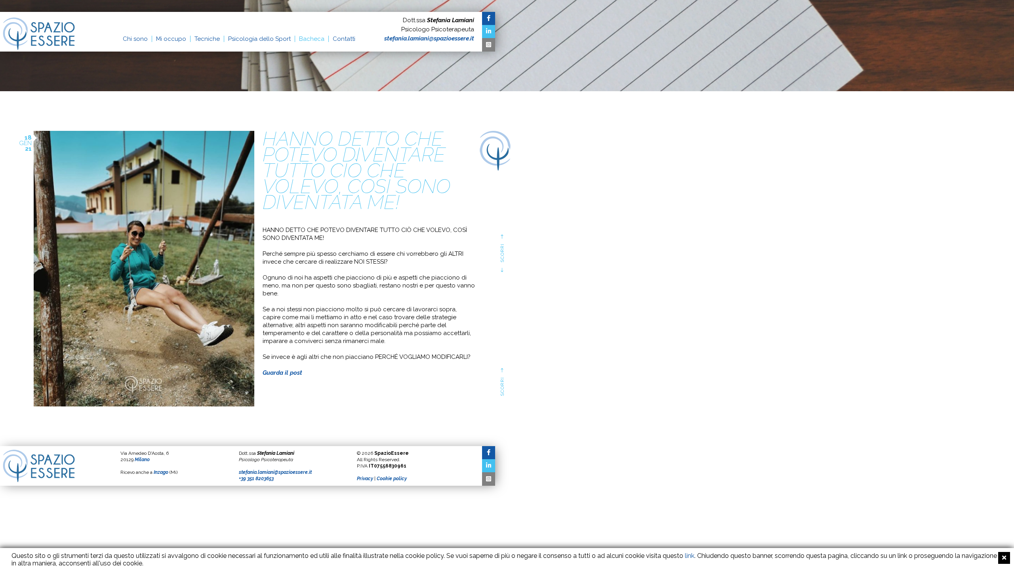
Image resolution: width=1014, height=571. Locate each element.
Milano (142, 459)
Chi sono (135, 39)
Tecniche (207, 39)
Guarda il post (282, 372)
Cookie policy (392, 478)
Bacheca (311, 39)
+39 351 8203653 (256, 478)
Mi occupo (171, 39)
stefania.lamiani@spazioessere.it (429, 38)
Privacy (365, 478)
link (689, 556)
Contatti (344, 39)
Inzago (161, 472)
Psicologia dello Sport (259, 39)
